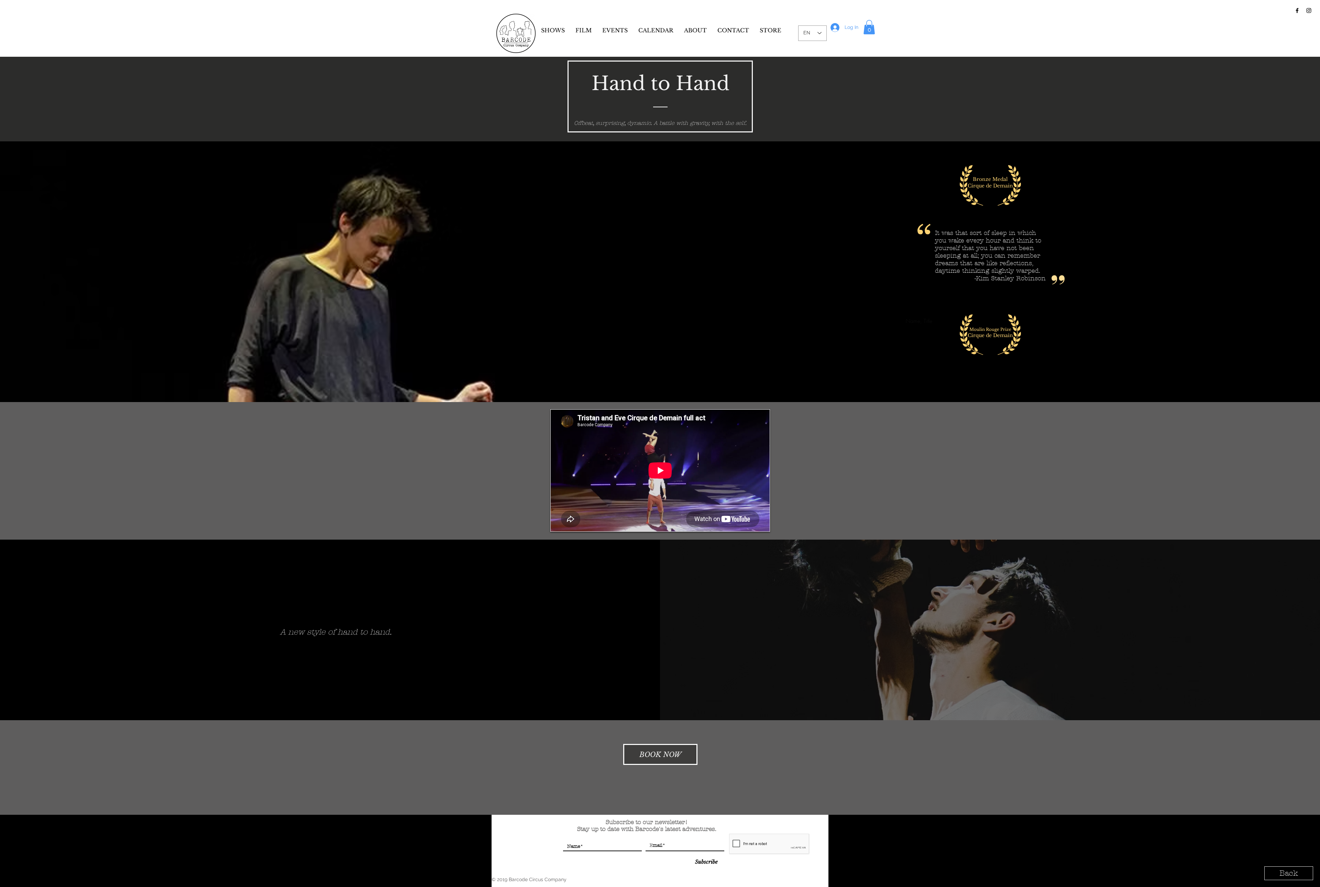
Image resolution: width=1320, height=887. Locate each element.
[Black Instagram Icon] (1309, 10)
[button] (869, 27)
